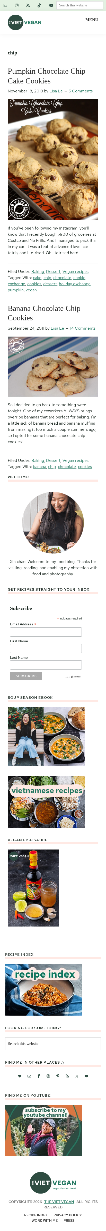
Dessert (53, 271)
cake (37, 277)
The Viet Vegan (59, 1201)
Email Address (23, 624)
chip (47, 277)
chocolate (62, 277)
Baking (37, 271)
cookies (34, 284)
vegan (31, 290)
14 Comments (82, 328)
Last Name (19, 657)
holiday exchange (75, 284)
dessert (50, 284)
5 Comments (81, 91)
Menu (91, 19)
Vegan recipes (76, 271)
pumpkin (16, 290)
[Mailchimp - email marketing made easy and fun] (73, 677)
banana (39, 466)
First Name (19, 641)
